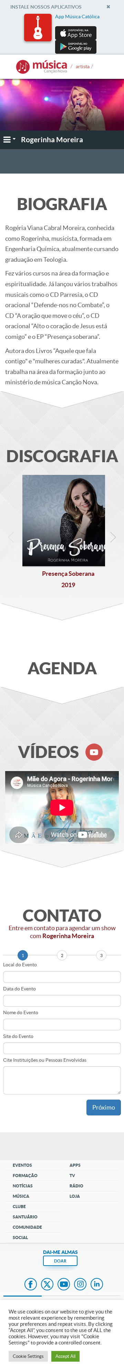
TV (72, 1175)
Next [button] (112, 539)
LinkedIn (96, 1285)
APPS (75, 1165)
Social (20, 1237)
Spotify (107, 162)
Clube (19, 1206)
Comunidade (27, 1227)
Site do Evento (18, 1036)
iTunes (81, 162)
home (41, 67)
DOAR (60, 1261)
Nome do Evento (20, 1012)
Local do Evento (20, 964)
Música (21, 1196)
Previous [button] (11, 539)
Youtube (63, 1285)
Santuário (25, 1217)
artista (83, 64)
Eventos (22, 1165)
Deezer (19, 162)
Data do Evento (19, 988)
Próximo (103, 1107)
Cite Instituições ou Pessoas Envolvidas (44, 1060)
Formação (25, 1175)
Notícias (23, 1186)
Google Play (52, 162)
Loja (75, 1196)
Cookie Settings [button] (28, 1356)
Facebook (30, 1285)
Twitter (47, 1285)
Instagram (80, 1285)
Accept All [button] (65, 1356)
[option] (62, 33)
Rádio (76, 1186)
